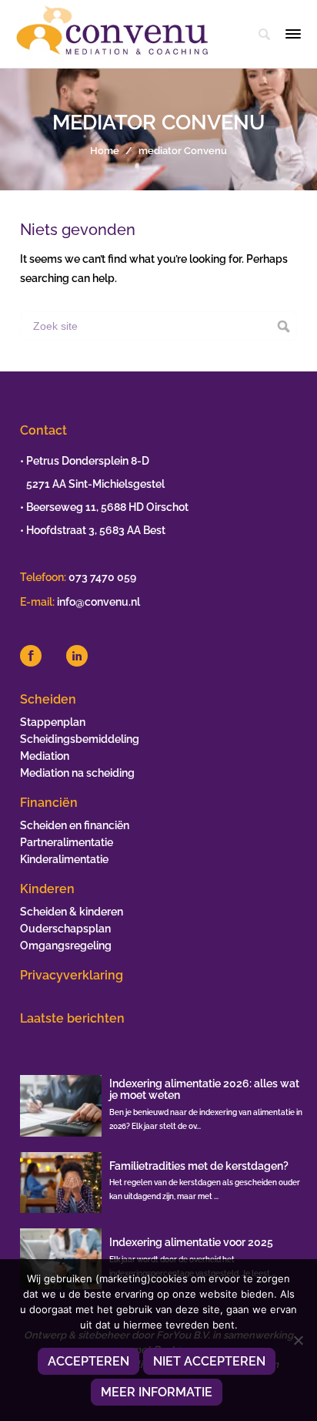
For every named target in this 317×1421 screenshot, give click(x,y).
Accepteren (88, 1361)
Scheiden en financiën (74, 825)
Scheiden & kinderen (71, 911)
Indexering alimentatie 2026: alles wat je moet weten (204, 1089)
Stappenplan (52, 722)
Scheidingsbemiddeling (79, 739)
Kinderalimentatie (64, 859)
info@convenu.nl (98, 602)
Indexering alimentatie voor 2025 (191, 1242)
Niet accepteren (209, 1361)
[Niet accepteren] (297, 1340)
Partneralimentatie (66, 842)
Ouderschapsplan (65, 928)
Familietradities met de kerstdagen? (199, 1166)
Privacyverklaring (71, 975)
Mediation (44, 756)
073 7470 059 (102, 577)
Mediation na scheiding (77, 773)
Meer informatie (156, 1392)
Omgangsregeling (66, 945)
